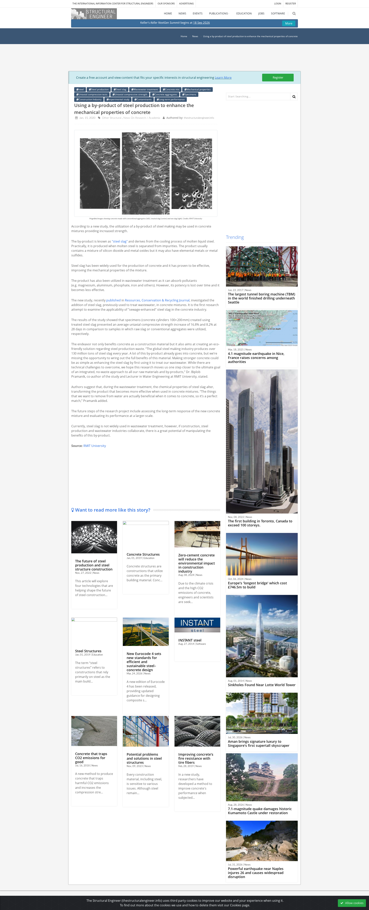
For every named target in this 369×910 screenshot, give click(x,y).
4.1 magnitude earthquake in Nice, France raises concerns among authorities (256, 357)
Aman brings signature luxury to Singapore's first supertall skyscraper (258, 743)
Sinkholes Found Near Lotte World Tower (262, 684)
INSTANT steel (189, 640)
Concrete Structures (143, 554)
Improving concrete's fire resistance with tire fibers (195, 758)
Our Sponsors (166, 3)
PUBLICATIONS (218, 13)
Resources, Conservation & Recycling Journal (157, 300)
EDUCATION (244, 13)
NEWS (182, 13)
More (288, 23)
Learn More (223, 77)
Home (184, 36)
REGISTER (290, 3)
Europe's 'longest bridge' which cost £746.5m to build (257, 585)
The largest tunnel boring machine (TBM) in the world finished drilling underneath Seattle (261, 298)
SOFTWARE (278, 13)
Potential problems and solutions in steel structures (144, 758)
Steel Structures (88, 651)
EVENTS (198, 13)
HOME (168, 13)
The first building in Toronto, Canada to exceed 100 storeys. (260, 523)
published (113, 300)
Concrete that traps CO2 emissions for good (91, 757)
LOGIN (277, 3)
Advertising (186, 3)
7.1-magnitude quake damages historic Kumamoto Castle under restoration (260, 810)
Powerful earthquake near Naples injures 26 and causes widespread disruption (255, 872)
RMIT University (94, 446)
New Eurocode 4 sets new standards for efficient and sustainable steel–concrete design (144, 661)
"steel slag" (120, 241)
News (195, 36)
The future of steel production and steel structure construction (93, 565)
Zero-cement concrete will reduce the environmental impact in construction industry (196, 563)
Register (278, 77)
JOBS (261, 13)
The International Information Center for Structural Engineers (112, 3)
